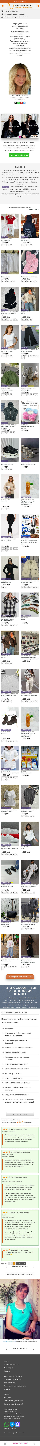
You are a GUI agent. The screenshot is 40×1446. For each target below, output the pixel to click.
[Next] (38, 1309)
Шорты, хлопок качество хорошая (8, 696)
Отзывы (7, 1389)
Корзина (7, 1371)
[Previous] (2, 1309)
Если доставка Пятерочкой (13, 1404)
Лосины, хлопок (6, 540)
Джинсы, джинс (26, 390)
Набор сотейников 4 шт (28, 464)
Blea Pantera (25, 240)
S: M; (22, 848)
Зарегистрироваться (11, 1364)
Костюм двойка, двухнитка (29, 276)
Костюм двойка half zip (28, 924)
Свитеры (4, 501)
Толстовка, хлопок (6, 390)
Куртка (23, 313)
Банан (23, 619)
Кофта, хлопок (5, 276)
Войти (6, 1361)
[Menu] (2, 6)
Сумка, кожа (5, 924)
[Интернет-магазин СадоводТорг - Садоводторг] (20, 6)
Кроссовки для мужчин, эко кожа (9, 849)
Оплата (6, 1394)
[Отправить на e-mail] (15, 103)
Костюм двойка (6, 240)
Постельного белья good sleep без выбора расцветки (29, 658)
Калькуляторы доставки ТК (13, 1401)
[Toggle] (3, 1029)
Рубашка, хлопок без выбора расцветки (7, 619)
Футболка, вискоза (6, 351)
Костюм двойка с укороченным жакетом (28, 961)
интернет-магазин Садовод (14, 1005)
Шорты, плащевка (26, 582)
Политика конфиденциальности (15, 1386)
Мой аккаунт (8, 1368)
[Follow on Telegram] (24, 103)
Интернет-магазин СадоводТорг (10, 1120)
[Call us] (18, 103)
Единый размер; (6, 582)
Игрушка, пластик (26, 773)
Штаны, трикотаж (26, 351)
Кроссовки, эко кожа (7, 464)
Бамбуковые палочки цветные (27, 427)
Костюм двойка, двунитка (29, 695)
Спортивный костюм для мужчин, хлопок (8, 314)
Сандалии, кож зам (7, 886)
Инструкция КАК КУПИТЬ (13, 1376)
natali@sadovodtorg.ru (9, 1341)
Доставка (7, 1397)
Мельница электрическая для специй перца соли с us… (29, 542)
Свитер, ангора (6, 961)
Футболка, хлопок (6, 811)
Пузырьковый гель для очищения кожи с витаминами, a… (28, 502)
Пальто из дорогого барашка (10, 773)
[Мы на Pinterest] (21, 103)
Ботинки (3, 733)
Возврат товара (9, 1382)
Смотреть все (32, 209)
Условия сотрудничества (12, 1379)
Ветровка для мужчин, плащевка (8, 427)
